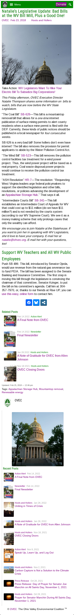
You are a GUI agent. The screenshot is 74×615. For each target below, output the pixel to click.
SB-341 (39, 200)
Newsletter (36, 332)
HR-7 (28, 179)
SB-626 (25, 114)
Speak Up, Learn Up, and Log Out (34, 552)
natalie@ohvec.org (14, 239)
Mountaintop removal (51, 389)
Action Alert (36, 316)
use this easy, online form (17, 293)
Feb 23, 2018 (18, 20)
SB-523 (26, 155)
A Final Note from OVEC (32, 319)
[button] (17, 4)
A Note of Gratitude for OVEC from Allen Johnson (42, 524)
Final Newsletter (27, 335)
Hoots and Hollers (41, 20)
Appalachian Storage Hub (21, 194)
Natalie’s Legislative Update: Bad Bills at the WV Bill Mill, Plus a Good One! (35, 13)
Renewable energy (12, 392)
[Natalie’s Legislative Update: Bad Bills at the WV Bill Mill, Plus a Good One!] (38, 465)
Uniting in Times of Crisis (29, 506)
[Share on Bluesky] (36, 302)
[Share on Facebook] (29, 302)
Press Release (22, 581)
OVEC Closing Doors (31, 369)
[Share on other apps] (43, 302)
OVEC (5, 20)
